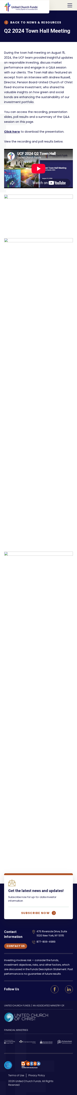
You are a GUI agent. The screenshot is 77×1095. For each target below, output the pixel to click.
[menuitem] (16, 1075)
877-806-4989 (46, 941)
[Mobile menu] (70, 5)
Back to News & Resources (35, 22)
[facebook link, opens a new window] (55, 989)
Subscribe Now (35, 913)
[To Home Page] (26, 7)
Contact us (16, 946)
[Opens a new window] (26, 1016)
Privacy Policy (36, 1075)
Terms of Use (16, 1075)
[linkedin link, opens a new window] (69, 989)
